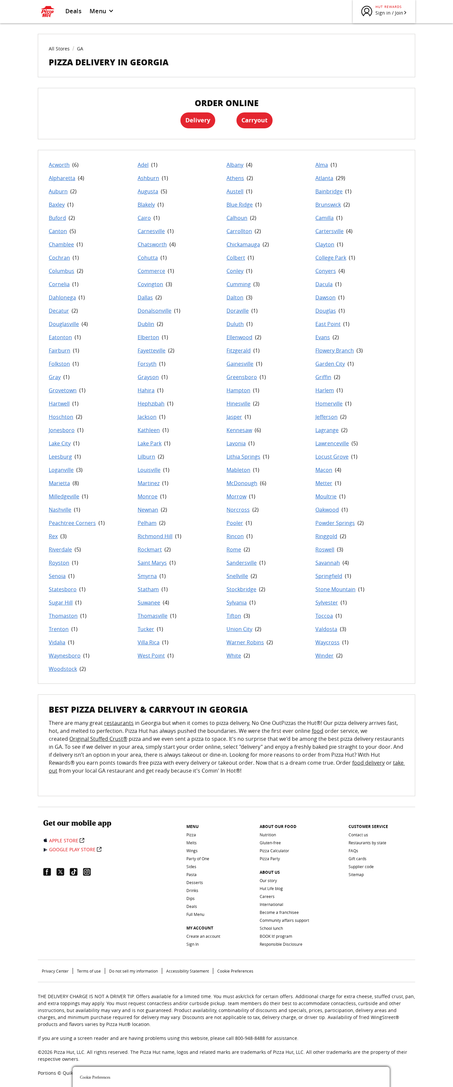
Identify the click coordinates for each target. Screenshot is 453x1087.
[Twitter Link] (63, 872)
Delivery (197, 120)
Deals (73, 11)
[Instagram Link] (89, 872)
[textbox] (226, 751)
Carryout (254, 120)
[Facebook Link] (49, 872)
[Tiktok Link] (76, 872)
